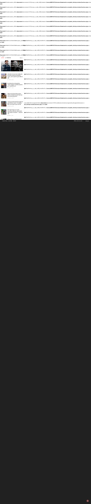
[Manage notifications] (88, 501)
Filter (21, 57)
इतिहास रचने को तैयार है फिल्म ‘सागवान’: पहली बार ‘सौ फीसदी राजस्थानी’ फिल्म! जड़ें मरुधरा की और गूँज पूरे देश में (14, 95)
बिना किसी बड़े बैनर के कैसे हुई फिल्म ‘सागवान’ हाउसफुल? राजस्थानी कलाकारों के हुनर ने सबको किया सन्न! (14, 85)
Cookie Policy (4, 120)
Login (88, 120)
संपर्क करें (14, 120)
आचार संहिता (10, 120)
